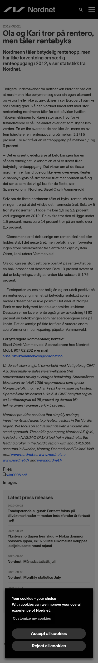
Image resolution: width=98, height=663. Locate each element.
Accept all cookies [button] (49, 633)
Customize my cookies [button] (32, 618)
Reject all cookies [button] (49, 646)
